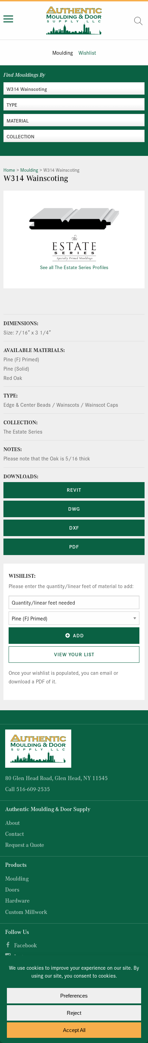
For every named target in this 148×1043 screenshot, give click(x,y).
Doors (12, 889)
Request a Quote (24, 845)
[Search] (138, 21)
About (12, 823)
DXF (74, 527)
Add (78, 635)
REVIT (74, 489)
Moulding (62, 52)
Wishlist (87, 52)
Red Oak (12, 378)
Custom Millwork (26, 912)
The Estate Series (22, 431)
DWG (74, 508)
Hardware (17, 900)
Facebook (25, 945)
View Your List (74, 654)
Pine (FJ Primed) (21, 359)
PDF (74, 546)
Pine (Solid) (16, 368)
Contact (14, 834)
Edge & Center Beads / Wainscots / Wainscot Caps (60, 404)
